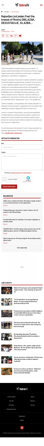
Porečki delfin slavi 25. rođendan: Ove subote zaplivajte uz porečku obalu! (21, 220)
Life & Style (15, 11)
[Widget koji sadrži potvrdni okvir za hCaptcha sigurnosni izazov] (16, 179)
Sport (33, 397)
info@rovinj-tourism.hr (13, 133)
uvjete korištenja (26, 172)
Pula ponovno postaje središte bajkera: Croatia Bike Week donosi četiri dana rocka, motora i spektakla (28, 313)
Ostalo (7, 11)
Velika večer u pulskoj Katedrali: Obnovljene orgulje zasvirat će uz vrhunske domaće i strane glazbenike (22, 202)
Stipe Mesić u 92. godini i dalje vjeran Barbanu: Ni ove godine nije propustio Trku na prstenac (27, 347)
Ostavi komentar (9, 186)
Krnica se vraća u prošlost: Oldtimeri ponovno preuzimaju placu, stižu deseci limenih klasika (27, 371)
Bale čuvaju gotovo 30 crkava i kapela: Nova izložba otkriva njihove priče (22, 239)
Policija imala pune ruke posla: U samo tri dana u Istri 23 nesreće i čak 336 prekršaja (20, 211)
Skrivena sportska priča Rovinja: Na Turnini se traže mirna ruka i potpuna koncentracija (27, 324)
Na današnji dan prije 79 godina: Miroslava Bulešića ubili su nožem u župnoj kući (26, 336)
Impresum (22, 416)
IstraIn (11, 401)
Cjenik (22, 420)
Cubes (39, 433)
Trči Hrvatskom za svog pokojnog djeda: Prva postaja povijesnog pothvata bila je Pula (26, 301)
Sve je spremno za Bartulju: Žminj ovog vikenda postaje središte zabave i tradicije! (28, 359)
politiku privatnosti (16, 172)
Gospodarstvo (11, 409)
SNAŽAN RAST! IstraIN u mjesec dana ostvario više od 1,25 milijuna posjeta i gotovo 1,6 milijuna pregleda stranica (21, 230)
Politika (11, 405)
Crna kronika (11, 397)
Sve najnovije (22, 248)
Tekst (3, 152)
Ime (2, 143)
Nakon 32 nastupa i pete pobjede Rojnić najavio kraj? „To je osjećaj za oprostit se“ (28, 290)
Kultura (32, 401)
